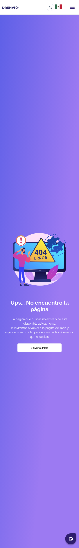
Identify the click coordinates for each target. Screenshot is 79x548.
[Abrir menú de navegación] (72, 7)
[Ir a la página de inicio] (10, 7)
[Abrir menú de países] (61, 6)
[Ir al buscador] (50, 7)
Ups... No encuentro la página (39, 305)
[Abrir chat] (70, 538)
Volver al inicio (39, 347)
